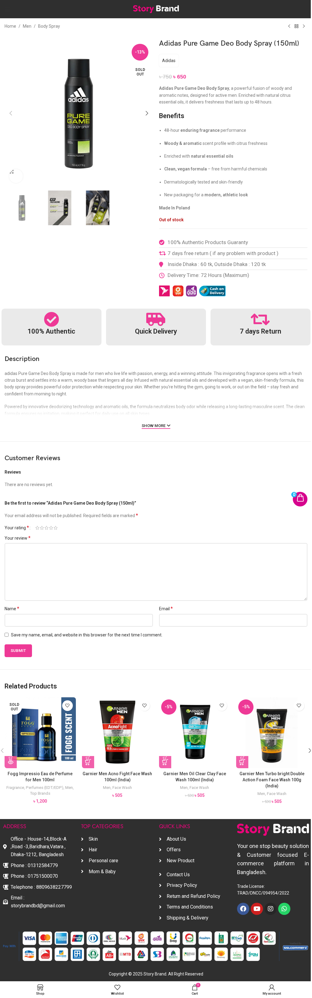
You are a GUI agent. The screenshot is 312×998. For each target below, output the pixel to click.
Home (10, 26)
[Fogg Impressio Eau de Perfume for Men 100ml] (40, 732)
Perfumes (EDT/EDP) (44, 787)
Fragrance (15, 787)
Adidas (169, 60)
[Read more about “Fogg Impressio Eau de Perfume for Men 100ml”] (11, 762)
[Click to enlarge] (16, 176)
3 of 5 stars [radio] (46, 528)
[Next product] (303, 26)
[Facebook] (243, 909)
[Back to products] (296, 26)
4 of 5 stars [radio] (51, 528)
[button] (11, 113)
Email (166, 608)
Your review (17, 538)
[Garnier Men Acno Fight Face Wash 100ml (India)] (117, 732)
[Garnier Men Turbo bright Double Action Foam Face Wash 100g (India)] (271, 732)
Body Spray (49, 26)
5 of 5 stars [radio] (55, 528)
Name (12, 608)
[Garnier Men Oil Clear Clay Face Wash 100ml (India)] (194, 732)
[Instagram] (270, 909)
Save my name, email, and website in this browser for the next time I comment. (86, 634)
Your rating (17, 527)
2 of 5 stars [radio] (42, 528)
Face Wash (122, 787)
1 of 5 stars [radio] (37, 528)
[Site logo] (156, 9)
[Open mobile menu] (8, 9)
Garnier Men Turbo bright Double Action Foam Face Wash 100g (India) (271, 779)
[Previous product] (289, 26)
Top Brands (40, 793)
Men (27, 26)
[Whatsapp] (284, 909)
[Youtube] (257, 909)
